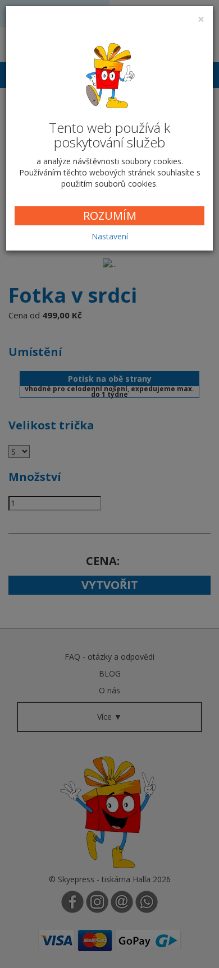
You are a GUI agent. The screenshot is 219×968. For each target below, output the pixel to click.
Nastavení (110, 236)
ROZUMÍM (109, 215)
